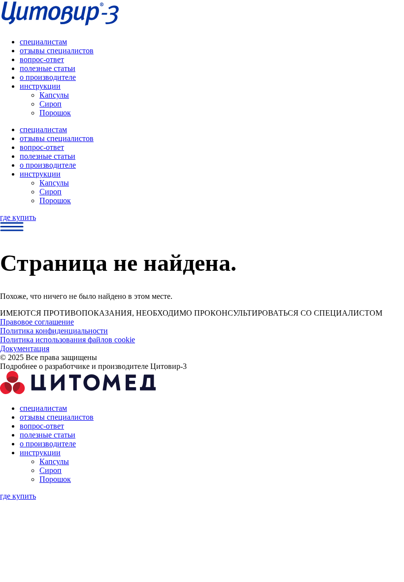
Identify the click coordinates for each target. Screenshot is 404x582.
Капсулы (54, 95)
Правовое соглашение (37, 322)
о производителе (48, 77)
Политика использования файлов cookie (67, 339)
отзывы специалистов (57, 50)
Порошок (55, 113)
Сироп (50, 104)
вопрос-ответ (42, 59)
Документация (24, 348)
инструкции (40, 86)
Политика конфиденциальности (54, 331)
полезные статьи (47, 68)
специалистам (43, 41)
